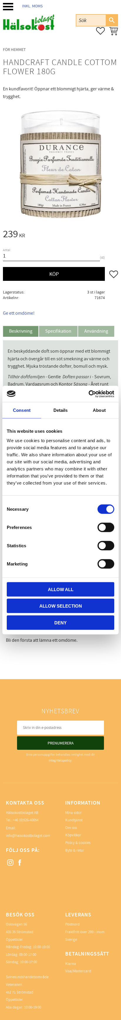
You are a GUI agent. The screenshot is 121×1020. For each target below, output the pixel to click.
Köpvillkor (73, 835)
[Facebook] (20, 863)
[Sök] (111, 20)
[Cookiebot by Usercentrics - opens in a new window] (88, 394)
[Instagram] (10, 863)
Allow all (60, 589)
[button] (8, 6)
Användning (96, 331)
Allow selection (60, 605)
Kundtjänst (74, 820)
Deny (60, 622)
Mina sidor (73, 812)
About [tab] (99, 410)
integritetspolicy (60, 760)
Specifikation (58, 331)
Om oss (71, 827)
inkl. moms (32, 6)
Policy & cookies (77, 842)
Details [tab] (60, 410)
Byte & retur (74, 850)
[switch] (106, 527)
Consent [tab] (22, 410)
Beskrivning (20, 331)
